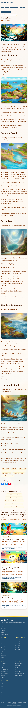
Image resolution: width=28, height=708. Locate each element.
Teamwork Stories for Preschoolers (14, 506)
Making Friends (18, 675)
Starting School (18, 663)
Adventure (3, 640)
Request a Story (5, 634)
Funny (2, 647)
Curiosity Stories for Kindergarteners (14, 500)
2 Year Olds (17, 640)
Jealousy (3, 688)
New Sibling (18, 665)
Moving (17, 667)
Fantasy (3, 644)
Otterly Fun (22, 7)
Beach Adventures (14, 7)
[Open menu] (25, 2)
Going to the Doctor (19, 673)
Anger (2, 683)
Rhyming (3, 655)
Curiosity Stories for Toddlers (14, 494)
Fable (2, 657)
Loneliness (3, 690)
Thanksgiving (4, 669)
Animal (3, 649)
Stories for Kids (7, 2)
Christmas (3, 663)
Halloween (3, 665)
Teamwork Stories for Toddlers (14, 503)
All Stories (3, 628)
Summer (3, 675)
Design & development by (14, 705)
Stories (7, 7)
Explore (3, 630)
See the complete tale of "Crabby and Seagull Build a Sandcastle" (14, 578)
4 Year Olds (17, 644)
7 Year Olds (17, 649)
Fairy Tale (3, 642)
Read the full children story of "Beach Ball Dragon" (14, 606)
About (2, 632)
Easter (2, 667)
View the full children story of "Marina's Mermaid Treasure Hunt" (14, 548)
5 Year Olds (17, 645)
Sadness (3, 686)
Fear (2, 694)
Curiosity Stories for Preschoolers (14, 497)
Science (3, 653)
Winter (2, 677)
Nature (2, 651)
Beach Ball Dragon (8, 598)
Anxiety (3, 685)
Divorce (17, 669)
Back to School (4, 673)
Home (2, 7)
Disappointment (5, 696)
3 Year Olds (17, 642)
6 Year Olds (17, 647)
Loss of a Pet (18, 671)
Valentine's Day (4, 671)
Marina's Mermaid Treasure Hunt (13, 539)
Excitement (3, 692)
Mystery (3, 645)
